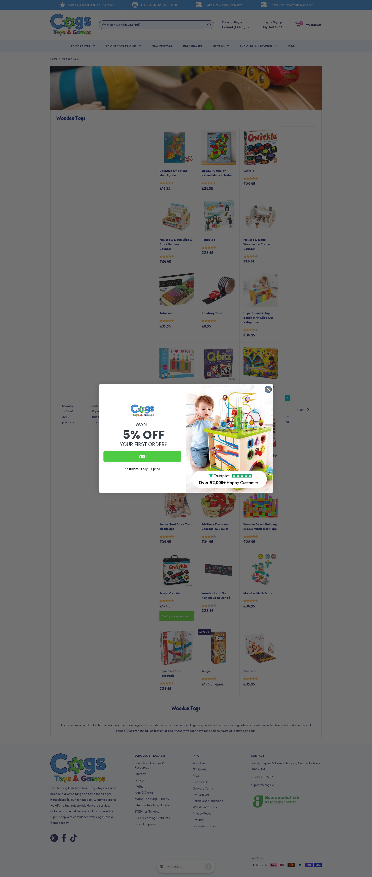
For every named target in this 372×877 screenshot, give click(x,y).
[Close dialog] (268, 389)
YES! (142, 456)
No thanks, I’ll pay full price (142, 469)
